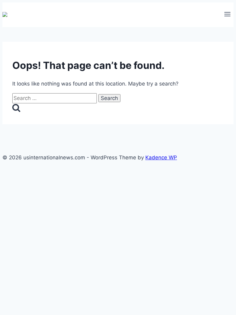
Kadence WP (161, 157)
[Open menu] (227, 15)
